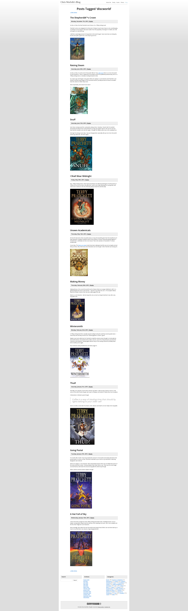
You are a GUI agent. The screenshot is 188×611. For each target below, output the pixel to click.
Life (115, 585)
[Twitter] (88, 604)
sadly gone (100, 73)
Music (107, 587)
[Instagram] (100, 604)
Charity (113, 2)
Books (118, 2)
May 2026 (85, 584)
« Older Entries (73, 12)
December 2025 (87, 591)
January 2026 (86, 590)
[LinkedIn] (90, 604)
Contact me (107, 607)
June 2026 (85, 582)
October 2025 (86, 594)
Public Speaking (119, 588)
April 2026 (85, 585)
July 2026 (85, 581)
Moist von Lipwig (82, 245)
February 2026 (86, 588)
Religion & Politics (110, 590)
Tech (115, 593)
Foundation (121, 582)
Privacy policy (101, 607)
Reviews (120, 590)
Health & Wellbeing (117, 584)
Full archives (86, 597)
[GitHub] (96, 604)
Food (114, 582)
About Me (108, 2)
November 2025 (87, 593)
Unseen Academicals (80, 230)
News (112, 587)
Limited (121, 585)
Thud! (73, 383)
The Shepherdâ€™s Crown (83, 17)
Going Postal (76, 450)
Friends (108, 584)
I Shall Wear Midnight (81, 176)
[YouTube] (92, 604)
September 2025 (87, 596)
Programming (109, 588)
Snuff (72, 119)
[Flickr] (98, 604)
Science (108, 591)
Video (113, 594)
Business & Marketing (117, 580)
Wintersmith (76, 326)
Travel (107, 594)
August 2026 (86, 580)
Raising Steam (77, 65)
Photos (122, 2)
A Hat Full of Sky (78, 514)
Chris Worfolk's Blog (70, 2)
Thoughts (121, 593)
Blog (126, 2)
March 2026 (86, 587)
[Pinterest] (94, 604)
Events (116, 581)
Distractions (109, 581)
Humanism (108, 585)
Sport (113, 591)
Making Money (77, 281)
